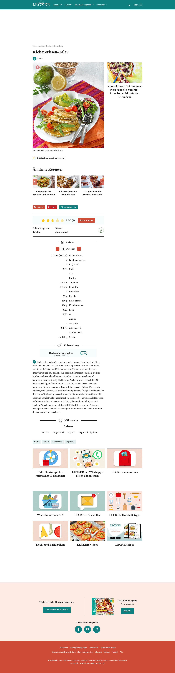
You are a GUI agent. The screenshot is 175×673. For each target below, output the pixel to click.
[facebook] (78, 629)
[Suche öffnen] (129, 5)
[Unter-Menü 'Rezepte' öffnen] (61, 4)
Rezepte (56, 5)
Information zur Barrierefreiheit (63, 652)
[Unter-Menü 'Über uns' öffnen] (105, 4)
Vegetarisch (70, 442)
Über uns (100, 5)
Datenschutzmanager (107, 648)
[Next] (102, 182)
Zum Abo (127, 611)
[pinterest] (87, 629)
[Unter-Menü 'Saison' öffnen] (71, 4)
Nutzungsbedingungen (78, 648)
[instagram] (96, 629)
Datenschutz (93, 648)
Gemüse (48, 46)
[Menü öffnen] (141, 4)
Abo (121, 652)
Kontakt (115, 652)
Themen (107, 652)
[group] (68, 188)
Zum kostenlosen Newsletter (56, 610)
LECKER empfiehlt (83, 5)
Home (35, 46)
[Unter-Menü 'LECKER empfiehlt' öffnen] (93, 4)
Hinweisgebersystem (85, 652)
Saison (67, 5)
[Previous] (35, 182)
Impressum (64, 648)
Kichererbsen (58, 46)
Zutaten (41, 46)
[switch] (83, 353)
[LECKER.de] (41, 4)
